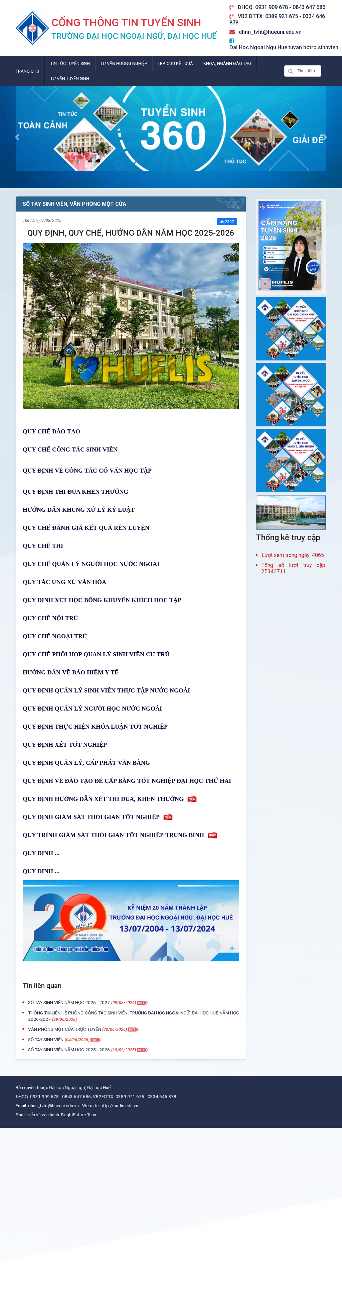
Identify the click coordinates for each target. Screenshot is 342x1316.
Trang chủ (27, 71)
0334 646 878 (162, 1096)
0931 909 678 (272, 7)
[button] (17, 137)
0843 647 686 (309, 7)
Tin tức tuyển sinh (70, 63)
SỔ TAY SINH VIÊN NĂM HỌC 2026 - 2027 (69, 1002)
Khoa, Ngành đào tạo (227, 63)
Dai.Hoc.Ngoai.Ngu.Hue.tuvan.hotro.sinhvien (283, 47)
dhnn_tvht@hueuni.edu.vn (270, 32)
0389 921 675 (282, 16)
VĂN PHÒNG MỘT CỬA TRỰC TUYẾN (65, 1029)
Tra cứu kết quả (175, 63)
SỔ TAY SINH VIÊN (45, 1039)
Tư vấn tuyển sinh (69, 78)
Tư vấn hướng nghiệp (124, 63)
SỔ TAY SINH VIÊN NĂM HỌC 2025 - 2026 (69, 1049)
